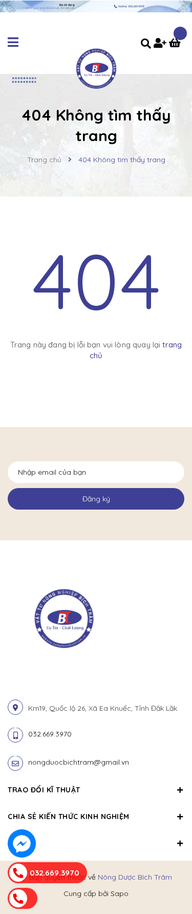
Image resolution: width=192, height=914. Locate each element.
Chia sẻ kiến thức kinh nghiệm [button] (69, 816)
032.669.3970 (50, 733)
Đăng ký (96, 498)
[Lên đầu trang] (167, 878)
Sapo (120, 893)
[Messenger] (22, 843)
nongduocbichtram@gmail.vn (78, 762)
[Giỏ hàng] (176, 44)
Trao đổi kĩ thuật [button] (44, 789)
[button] (96, 837)
